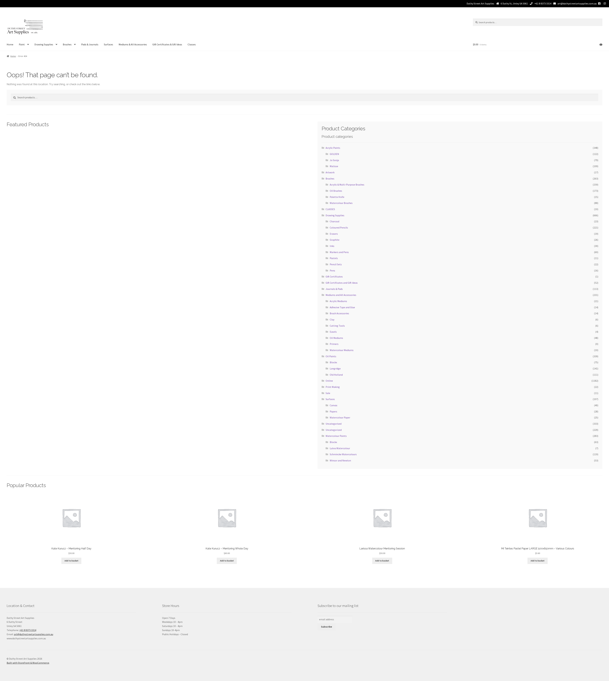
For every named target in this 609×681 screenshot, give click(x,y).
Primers (334, 343)
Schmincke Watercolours (343, 454)
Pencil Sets (336, 264)
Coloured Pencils (339, 227)
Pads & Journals (89, 44)
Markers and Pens (339, 252)
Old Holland (336, 374)
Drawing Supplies (43, 44)
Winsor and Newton (340, 460)
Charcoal (334, 221)
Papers (333, 411)
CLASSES (330, 209)
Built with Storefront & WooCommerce (28, 662)
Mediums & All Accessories (133, 44)
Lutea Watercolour (340, 448)
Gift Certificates (334, 276)
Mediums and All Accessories (341, 295)
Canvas (333, 405)
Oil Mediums (336, 337)
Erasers (334, 233)
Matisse (334, 166)
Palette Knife (337, 197)
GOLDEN (334, 154)
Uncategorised (333, 423)
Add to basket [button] (71, 560)
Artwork (330, 172)
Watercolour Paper (340, 417)
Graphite (334, 239)
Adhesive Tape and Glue (342, 307)
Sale (328, 393)
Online (329, 380)
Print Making (333, 386)
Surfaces (108, 44)
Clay (332, 319)
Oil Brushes (336, 190)
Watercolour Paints (336, 435)
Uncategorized (334, 429)
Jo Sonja (334, 160)
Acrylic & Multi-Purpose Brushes (347, 184)
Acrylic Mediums (338, 301)
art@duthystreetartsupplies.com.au (577, 3)
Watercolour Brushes (341, 203)
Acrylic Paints (333, 147)
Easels (333, 331)
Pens (332, 270)
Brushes (67, 44)
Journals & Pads (334, 288)
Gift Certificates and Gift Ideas (342, 282)
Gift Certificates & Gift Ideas (167, 44)
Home (10, 44)
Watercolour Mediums (342, 350)
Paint (22, 44)
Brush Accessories (339, 313)
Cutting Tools (337, 325)
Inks (332, 246)
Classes (192, 44)
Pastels (334, 258)
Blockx (333, 362)
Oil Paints (331, 356)
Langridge (335, 368)
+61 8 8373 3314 (542, 3)
